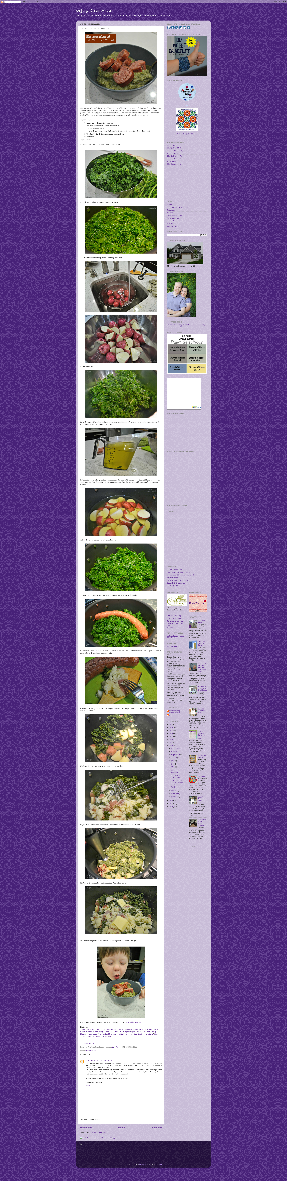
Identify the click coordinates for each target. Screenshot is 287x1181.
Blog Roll (170, 223)
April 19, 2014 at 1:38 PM (103, 1060)
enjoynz (142, 1164)
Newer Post (86, 1127)
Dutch (88, 1050)
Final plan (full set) (174, 618)
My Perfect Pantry (202, 756)
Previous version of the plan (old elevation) (175, 625)
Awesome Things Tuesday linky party (96, 1029)
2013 (171, 800)
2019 (171, 730)
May (173, 767)
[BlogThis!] (129, 1047)
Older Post (156, 1127)
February (175, 794)
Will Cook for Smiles (101, 1036)
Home (121, 1127)
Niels (171, 715)
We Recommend (173, 226)
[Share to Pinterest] (136, 1047)
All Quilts (171, 145)
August (174, 758)
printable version (133, 1022)
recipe (93, 1050)
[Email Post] (123, 1047)
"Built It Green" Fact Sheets (177, 580)
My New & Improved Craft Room (202, 688)
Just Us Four (137, 1032)
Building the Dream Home (177, 207)
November (175, 748)
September (175, 755)
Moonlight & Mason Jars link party (114, 1034)
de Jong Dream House (94, 10)
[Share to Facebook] (134, 1047)
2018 (171, 733)
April (173, 770)
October (174, 751)
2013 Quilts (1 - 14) (174, 164)
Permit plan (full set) (175, 621)
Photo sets (171, 210)
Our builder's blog (174, 616)
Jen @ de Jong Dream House (174, 711)
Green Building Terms (175, 215)
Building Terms (173, 218)
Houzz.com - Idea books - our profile (181, 575)
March (174, 791)
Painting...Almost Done (202, 643)
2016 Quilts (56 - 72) (174, 156)
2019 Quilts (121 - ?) (174, 148)
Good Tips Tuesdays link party (118, 1032)
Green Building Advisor (176, 583)
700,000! (174, 773)
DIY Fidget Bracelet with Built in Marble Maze (202, 667)
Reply (88, 1085)
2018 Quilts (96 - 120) (175, 150)
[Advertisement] (184, 432)
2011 (171, 807)
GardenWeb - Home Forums (178, 572)
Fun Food (174, 787)
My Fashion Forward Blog (142, 1034)
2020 (172, 727)
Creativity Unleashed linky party (128, 1029)
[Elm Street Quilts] (187, 101)
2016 (171, 740)
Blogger (159, 1164)
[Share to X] (131, 1047)
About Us (170, 213)
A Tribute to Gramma (175, 776)
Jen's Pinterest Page (174, 569)
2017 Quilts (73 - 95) (174, 153)
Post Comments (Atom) (100, 1132)
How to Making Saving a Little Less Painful (202, 735)
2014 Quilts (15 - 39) (174, 161)
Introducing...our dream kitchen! (202, 822)
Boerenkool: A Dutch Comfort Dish (177, 782)
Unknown (89, 1060)
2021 (171, 724)
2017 (171, 737)
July (173, 761)
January (174, 797)
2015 (171, 743)
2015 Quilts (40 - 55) (174, 159)
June (173, 764)
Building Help (172, 586)
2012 (171, 804)
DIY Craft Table (201, 621)
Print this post (89, 1043)
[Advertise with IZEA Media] (196, 407)
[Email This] (127, 1047)
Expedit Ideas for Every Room (201, 711)
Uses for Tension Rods (201, 799)
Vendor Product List (175, 221)
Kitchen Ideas (172, 578)
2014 (171, 746)
